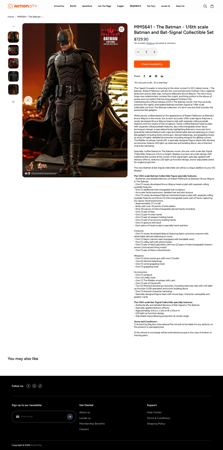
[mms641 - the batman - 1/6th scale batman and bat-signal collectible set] (121, 29)
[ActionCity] (22, 6)
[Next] (121, 100)
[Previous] (28, 100)
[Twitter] (150, 76)
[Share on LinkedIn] (162, 76)
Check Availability (151, 64)
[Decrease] (138, 52)
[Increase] (154, 52)
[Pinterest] (156, 76)
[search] (205, 6)
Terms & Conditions (158, 418)
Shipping (150, 43)
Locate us (85, 418)
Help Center (154, 412)
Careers (84, 429)
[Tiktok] (40, 386)
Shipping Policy (156, 423)
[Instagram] (34, 386)
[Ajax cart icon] (212, 6)
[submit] (70, 417)
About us (84, 412)
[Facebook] (144, 76)
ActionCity (36, 445)
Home (11, 17)
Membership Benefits (92, 423)
